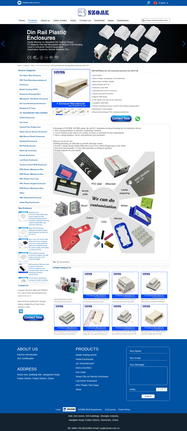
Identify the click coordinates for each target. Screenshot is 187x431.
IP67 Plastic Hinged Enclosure (33, 183)
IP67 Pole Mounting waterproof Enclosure (33, 82)
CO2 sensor (110, 409)
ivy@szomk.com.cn (31, 3)
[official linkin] (149, 3)
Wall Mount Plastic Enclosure (32, 136)
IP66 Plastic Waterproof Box (32, 174)
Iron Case (24, 122)
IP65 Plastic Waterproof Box (32, 169)
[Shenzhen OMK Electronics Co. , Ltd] (93, 16)
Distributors (123, 20)
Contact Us (85, 20)
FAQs (73, 20)
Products (32, 20)
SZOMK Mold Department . (90, 409)
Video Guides (60, 20)
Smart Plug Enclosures (29, 202)
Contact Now (34, 318)
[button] (89, 61)
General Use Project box (30, 127)
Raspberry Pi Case (27, 108)
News (111, 20)
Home (22, 20)
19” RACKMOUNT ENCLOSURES (33, 113)
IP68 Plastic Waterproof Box (32, 188)
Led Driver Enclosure (29, 160)
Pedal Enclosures (27, 118)
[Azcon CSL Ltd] (69, 409)
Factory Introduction (27, 354)
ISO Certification (25, 358)
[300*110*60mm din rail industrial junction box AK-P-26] (71, 88)
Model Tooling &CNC (29, 89)
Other (33, 65)
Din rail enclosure (63, 262)
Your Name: (135, 351)
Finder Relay (124, 409)
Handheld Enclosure (28, 141)
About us (45, 20)
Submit (148, 396)
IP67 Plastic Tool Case (29, 179)
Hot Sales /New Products (30, 75)
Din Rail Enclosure (43, 65)
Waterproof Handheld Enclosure (34, 99)
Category (26, 65)
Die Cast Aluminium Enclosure (33, 103)
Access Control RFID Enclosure (33, 165)
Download (99, 20)
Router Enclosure (27, 155)
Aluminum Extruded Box (30, 94)
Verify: (133, 389)
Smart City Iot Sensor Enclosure (33, 132)
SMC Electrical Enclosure (30, 198)
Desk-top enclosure (28, 151)
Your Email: (135, 358)
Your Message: (137, 364)
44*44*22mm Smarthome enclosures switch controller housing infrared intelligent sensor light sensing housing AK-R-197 (39, 279)
